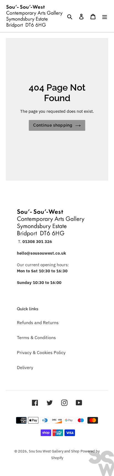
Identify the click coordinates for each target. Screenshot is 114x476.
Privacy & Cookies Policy (41, 352)
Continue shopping (52, 125)
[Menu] (104, 16)
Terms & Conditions (36, 337)
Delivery (25, 367)
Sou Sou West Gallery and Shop (54, 451)
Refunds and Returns (38, 322)
